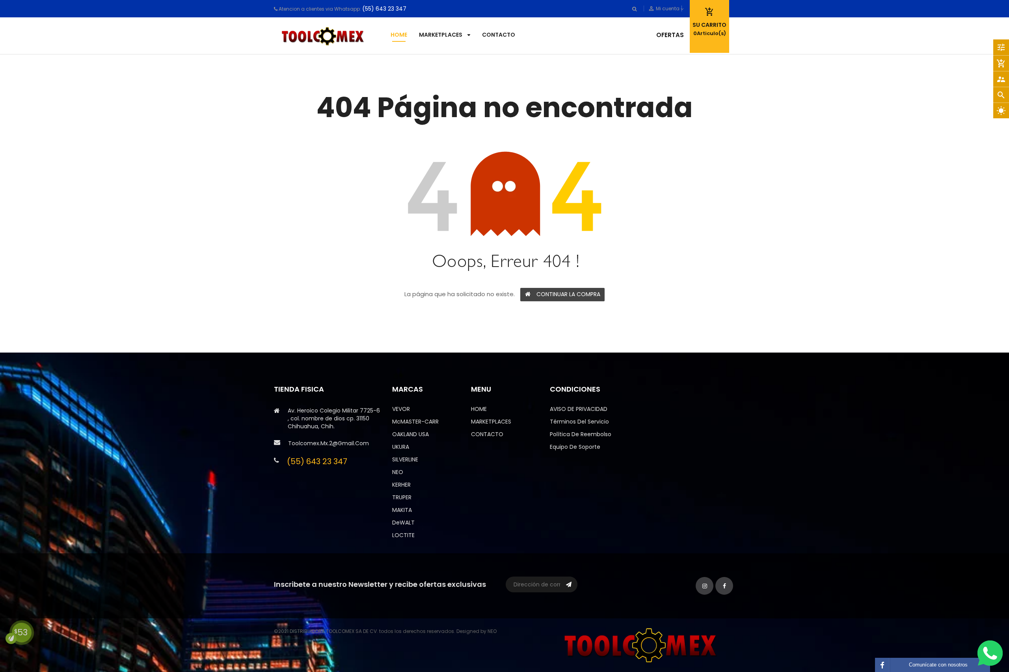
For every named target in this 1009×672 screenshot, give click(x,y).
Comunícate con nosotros (938, 665)
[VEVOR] (642, 644)
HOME (479, 409)
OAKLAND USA (410, 434)
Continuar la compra (568, 294)
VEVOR (401, 409)
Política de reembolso (580, 434)
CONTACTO (487, 434)
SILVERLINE (405, 459)
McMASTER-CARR (415, 422)
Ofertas (670, 35)
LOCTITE (403, 535)
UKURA (400, 447)
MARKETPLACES (491, 422)
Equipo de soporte (575, 447)
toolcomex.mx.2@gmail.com (328, 443)
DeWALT (403, 522)
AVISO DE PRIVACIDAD (578, 409)
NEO (397, 472)
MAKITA (402, 510)
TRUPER (401, 497)
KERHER (401, 485)
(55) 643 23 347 (384, 9)
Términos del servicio (579, 422)
